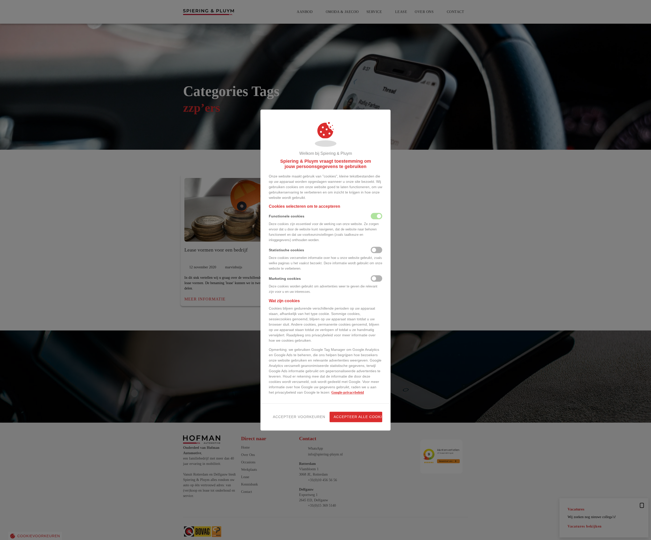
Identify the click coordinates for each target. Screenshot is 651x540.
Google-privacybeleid (347, 392)
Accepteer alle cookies (358, 417)
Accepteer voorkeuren (297, 417)
